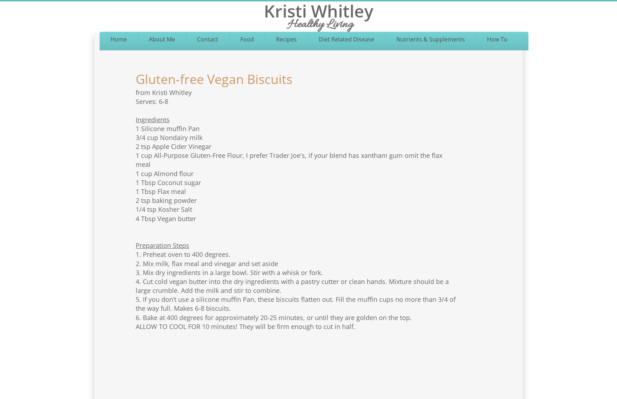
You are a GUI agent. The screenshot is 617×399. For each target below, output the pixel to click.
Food (247, 39)
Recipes (286, 39)
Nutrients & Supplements (430, 39)
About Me (162, 39)
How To (497, 39)
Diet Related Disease (346, 39)
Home (118, 39)
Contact (207, 39)
